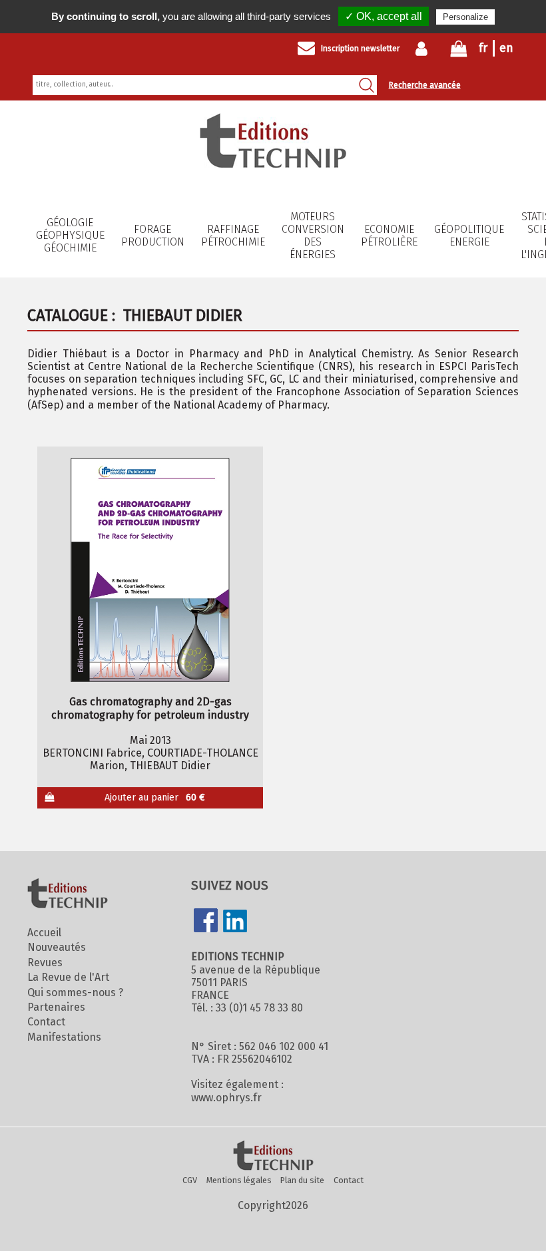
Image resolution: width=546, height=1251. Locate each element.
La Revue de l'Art (68, 977)
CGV (189, 1180)
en (506, 48)
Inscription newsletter (360, 48)
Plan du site (302, 1180)
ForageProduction (152, 235)
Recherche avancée (425, 85)
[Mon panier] (458, 51)
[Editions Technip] (273, 1156)
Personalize (465, 17)
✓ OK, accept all (383, 16)
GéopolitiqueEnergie (469, 235)
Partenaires (56, 1007)
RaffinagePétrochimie (233, 235)
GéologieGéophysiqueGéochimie (70, 235)
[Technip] (273, 164)
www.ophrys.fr (226, 1097)
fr (483, 48)
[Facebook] (206, 921)
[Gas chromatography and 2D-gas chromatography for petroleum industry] (150, 570)
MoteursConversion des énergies (313, 235)
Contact (46, 1021)
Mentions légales (239, 1180)
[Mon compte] (424, 48)
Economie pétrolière (389, 235)
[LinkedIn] (235, 922)
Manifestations (64, 1037)
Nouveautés (56, 947)
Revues (45, 962)
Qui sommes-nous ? (75, 992)
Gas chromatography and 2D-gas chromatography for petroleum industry (150, 708)
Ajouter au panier (155, 797)
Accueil (44, 932)
